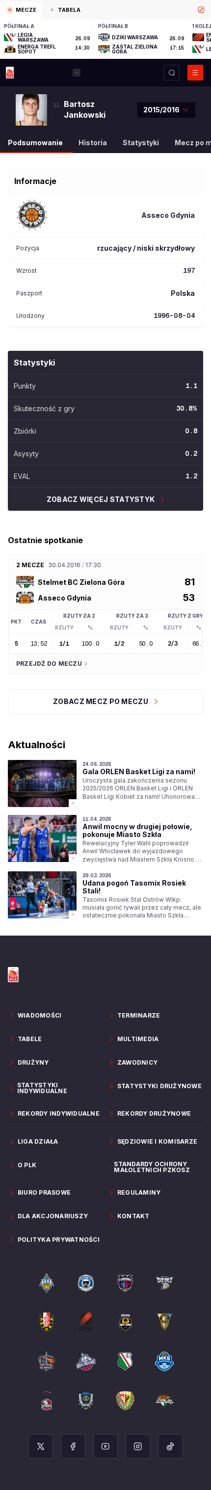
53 (189, 597)
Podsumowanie (35, 142)
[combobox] (166, 110)
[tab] (21, 11)
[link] (105, 783)
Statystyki (141, 142)
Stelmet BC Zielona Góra (81, 582)
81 (190, 582)
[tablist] (105, 10)
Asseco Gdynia (64, 598)
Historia (93, 142)
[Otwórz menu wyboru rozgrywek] (76, 73)
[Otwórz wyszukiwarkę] (172, 72)
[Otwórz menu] (195, 72)
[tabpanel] (105, 39)
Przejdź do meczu (49, 663)
